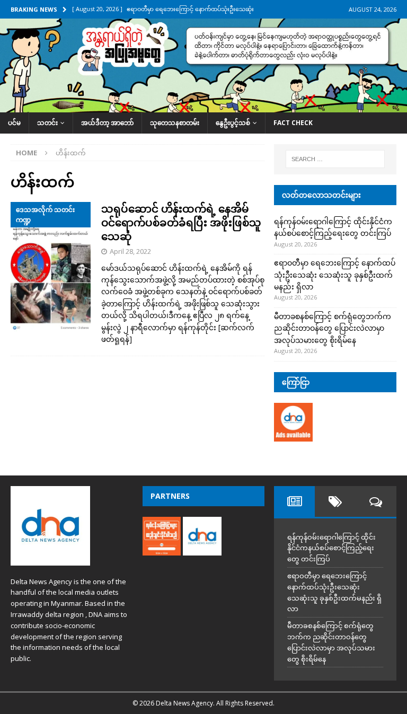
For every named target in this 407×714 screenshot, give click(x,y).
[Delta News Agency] (203, 106)
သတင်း (47, 122)
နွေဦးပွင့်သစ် (233, 122)
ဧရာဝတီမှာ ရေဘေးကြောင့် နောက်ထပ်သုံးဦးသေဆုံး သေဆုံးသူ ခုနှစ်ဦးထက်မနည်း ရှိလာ (334, 275)
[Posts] (294, 501)
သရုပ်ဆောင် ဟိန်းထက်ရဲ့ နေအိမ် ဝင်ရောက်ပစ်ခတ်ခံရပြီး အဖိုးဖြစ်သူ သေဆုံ (181, 222)
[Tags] (335, 501)
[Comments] (376, 501)
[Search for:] (335, 159)
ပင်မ (14, 122)
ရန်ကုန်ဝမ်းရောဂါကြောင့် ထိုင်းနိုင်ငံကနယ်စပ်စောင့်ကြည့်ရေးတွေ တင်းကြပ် (331, 548)
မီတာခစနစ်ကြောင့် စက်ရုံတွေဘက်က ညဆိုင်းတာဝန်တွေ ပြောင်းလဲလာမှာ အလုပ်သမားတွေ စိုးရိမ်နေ (332, 328)
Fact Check (293, 122)
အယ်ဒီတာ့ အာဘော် (107, 122)
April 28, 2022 (130, 251)
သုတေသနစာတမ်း (174, 122)
